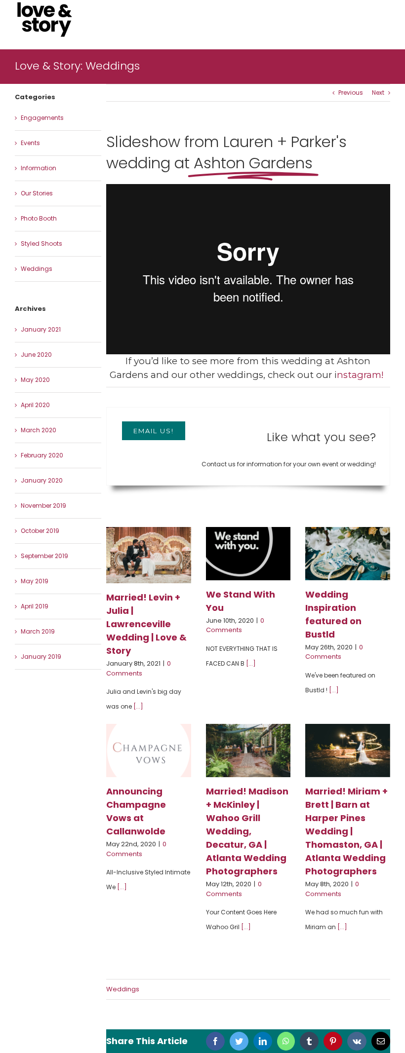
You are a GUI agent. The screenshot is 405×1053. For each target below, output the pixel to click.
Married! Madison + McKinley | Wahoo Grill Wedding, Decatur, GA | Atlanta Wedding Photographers (247, 831)
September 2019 (44, 556)
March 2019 (38, 631)
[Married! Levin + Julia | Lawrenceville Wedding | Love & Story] (148, 555)
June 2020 (36, 354)
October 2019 (40, 530)
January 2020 (42, 480)
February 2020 (42, 455)
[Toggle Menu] (383, 19)
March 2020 (38, 430)
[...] (138, 706)
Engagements (42, 117)
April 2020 (35, 405)
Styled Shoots (41, 243)
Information (38, 168)
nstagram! (361, 374)
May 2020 (35, 380)
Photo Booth (39, 218)
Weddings (122, 989)
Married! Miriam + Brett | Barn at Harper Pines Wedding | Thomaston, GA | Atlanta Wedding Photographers (346, 831)
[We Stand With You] (248, 553)
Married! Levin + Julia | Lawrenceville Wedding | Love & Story (146, 624)
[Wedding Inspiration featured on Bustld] (347, 553)
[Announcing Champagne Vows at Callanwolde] (148, 750)
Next (378, 92)
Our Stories (37, 193)
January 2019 (41, 656)
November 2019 (43, 505)
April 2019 (34, 606)
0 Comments (138, 668)
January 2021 (41, 329)
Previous (350, 92)
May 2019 (34, 581)
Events (30, 143)
